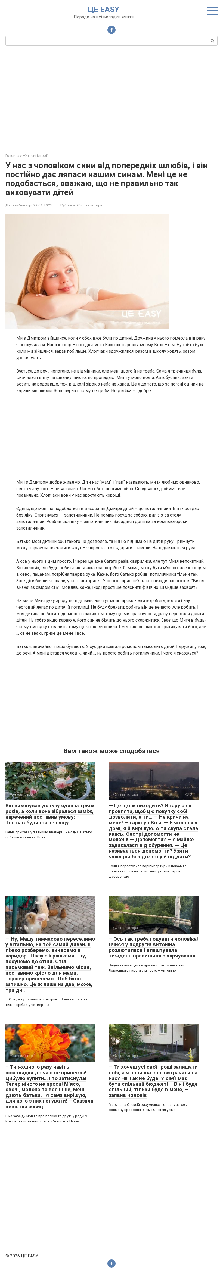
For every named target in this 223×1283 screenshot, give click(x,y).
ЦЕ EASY (103, 9)
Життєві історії (89, 205)
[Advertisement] (111, 99)
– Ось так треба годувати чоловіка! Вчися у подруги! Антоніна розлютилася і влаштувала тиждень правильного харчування (153, 947)
